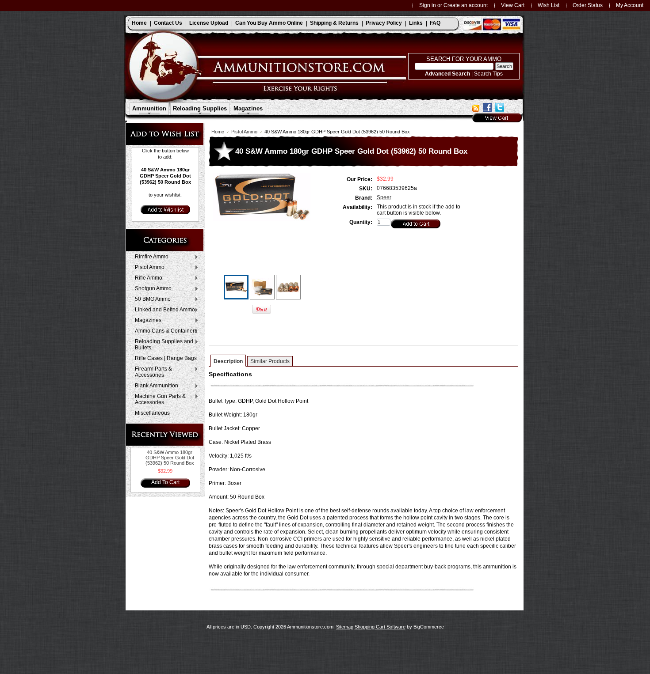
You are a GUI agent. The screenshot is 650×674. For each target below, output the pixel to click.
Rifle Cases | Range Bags (166, 358)
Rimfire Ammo (149, 257)
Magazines (145, 320)
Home (217, 131)
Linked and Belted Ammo (162, 310)
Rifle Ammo (146, 278)
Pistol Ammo (147, 267)
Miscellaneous (152, 413)
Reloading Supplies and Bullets (161, 344)
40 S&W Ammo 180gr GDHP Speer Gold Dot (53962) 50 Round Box (169, 458)
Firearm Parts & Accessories (151, 372)
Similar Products (270, 361)
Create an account (466, 5)
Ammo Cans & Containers (163, 331)
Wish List (548, 5)
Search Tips (488, 73)
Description (228, 361)
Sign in (427, 5)
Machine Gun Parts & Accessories (158, 399)
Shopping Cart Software (380, 626)
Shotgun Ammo (151, 288)
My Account (629, 5)
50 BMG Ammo (150, 299)
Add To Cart (165, 482)
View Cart (512, 5)
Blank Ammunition (154, 386)
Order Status (588, 5)
